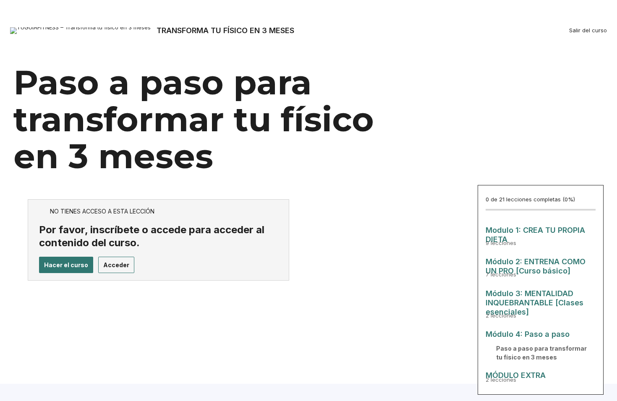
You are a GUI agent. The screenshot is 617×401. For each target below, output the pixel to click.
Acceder (116, 264)
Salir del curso (588, 30)
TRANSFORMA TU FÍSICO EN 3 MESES (225, 30)
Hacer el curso (66, 264)
